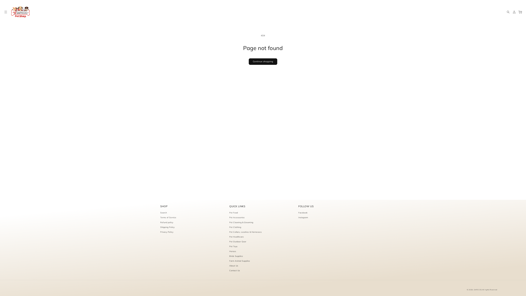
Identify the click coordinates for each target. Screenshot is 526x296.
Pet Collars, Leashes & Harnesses (245, 232)
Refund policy (166, 222)
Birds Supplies (236, 256)
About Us (233, 265)
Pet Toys (233, 246)
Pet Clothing (235, 227)
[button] (6, 12)
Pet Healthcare (236, 237)
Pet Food (233, 212)
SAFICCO (477, 290)
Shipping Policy (167, 227)
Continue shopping (263, 61)
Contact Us (234, 270)
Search (163, 212)
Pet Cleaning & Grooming (241, 222)
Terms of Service (168, 217)
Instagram (303, 217)
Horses (232, 251)
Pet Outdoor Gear (237, 241)
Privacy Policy (166, 232)
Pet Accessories (237, 217)
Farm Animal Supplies (239, 261)
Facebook (303, 212)
